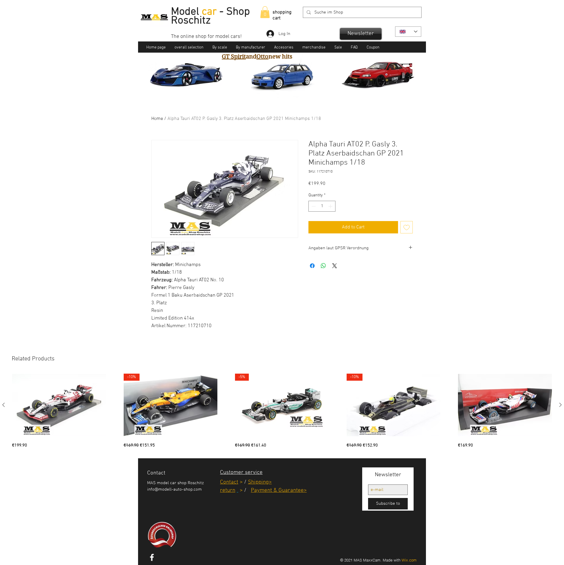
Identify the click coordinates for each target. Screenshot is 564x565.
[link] (265, 12)
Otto (262, 56)
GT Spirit (234, 56)
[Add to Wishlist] (406, 227)
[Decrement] (313, 206)
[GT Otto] (289, 88)
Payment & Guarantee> (279, 490)
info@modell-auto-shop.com (174, 489)
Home (157, 119)
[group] (282, 411)
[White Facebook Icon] (152, 557)
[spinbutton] (322, 206)
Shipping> (260, 482)
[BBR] (282, 88)
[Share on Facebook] (312, 265)
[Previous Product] (3, 404)
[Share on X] (334, 265)
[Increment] (331, 206)
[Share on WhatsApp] (323, 265)
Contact (229, 482)
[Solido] (275, 88)
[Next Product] (560, 404)
